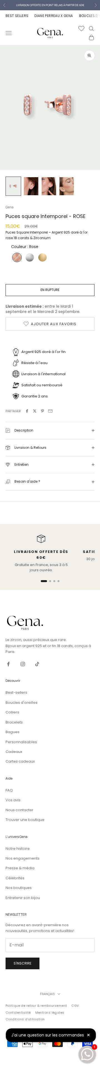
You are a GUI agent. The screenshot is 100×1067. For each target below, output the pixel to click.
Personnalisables (21, 742)
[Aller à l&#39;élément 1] (13, 186)
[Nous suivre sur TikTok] (37, 664)
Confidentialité (18, 1012)
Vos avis (13, 800)
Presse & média (20, 868)
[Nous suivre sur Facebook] (8, 664)
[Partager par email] (50, 411)
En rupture (50, 289)
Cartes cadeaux (20, 761)
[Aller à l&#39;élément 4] (66, 186)
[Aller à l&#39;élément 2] (31, 186)
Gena (10, 207)
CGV (75, 1005)
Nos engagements (22, 858)
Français (47, 994)
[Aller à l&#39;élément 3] (49, 186)
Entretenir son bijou (23, 897)
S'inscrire (22, 963)
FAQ (9, 790)
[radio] (16, 257)
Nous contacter (19, 810)
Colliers (12, 712)
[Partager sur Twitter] (34, 411)
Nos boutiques (19, 887)
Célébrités (15, 878)
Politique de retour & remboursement (36, 1005)
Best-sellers (16, 692)
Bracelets (14, 722)
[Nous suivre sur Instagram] (23, 664)
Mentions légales (49, 1012)
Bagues (12, 732)
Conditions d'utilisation (25, 1019)
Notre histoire (18, 848)
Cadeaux (14, 751)
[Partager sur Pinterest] (42, 411)
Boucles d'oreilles (22, 702)
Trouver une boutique (25, 819)
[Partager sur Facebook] (27, 411)
